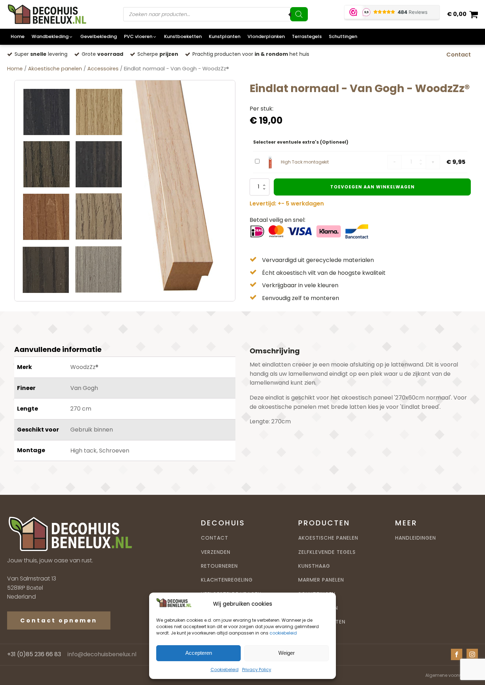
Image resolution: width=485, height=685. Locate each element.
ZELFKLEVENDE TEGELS (327, 552)
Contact (458, 54)
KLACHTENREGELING (227, 580)
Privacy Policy (256, 670)
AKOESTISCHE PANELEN (328, 538)
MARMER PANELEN (321, 580)
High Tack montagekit (305, 162)
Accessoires (103, 68)
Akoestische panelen (55, 68)
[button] (52, 36)
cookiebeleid (283, 633)
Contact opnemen (58, 620)
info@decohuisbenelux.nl (101, 654)
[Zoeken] (299, 14)
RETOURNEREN (219, 566)
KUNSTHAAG (314, 566)
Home (15, 68)
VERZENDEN (215, 552)
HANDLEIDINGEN (415, 538)
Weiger (286, 653)
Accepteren (198, 653)
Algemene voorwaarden (451, 675)
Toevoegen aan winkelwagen (372, 187)
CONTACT (214, 538)
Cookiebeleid (225, 670)
